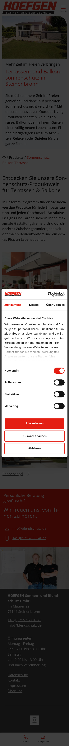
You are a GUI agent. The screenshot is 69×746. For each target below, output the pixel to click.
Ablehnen (34, 448)
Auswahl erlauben (34, 436)
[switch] (59, 382)
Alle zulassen (35, 423)
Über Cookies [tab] (55, 304)
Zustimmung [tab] (12, 304)
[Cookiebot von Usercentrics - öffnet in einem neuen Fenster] (49, 294)
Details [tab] (34, 304)
